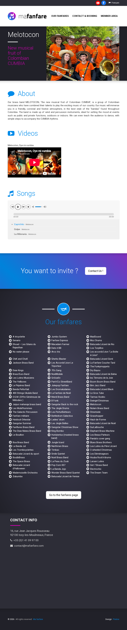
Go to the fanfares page (63, 495)
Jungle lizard (57, 442)
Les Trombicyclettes (23, 449)
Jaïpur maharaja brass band (27, 404)
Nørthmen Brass (59, 446)
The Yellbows (19, 381)
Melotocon (95, 404)
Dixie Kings (18, 370)
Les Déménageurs (99, 453)
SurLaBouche (97, 427)
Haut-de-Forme (98, 419)
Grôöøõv (55, 377)
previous (12, 207)
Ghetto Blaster (58, 358)
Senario (16, 340)
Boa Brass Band (21, 442)
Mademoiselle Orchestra (25, 472)
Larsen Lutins (97, 461)
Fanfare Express (59, 340)
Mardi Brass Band (60, 397)
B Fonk (54, 400)
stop (28, 207)
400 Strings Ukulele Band (25, 393)
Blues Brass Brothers (101, 442)
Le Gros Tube (97, 393)
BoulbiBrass (19, 457)
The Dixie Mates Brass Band (27, 431)
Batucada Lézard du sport (26, 453)
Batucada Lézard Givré (101, 358)
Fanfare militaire (21, 415)
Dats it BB (56, 348)
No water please (21, 351)
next (23, 207)
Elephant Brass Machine (102, 431)
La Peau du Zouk (60, 461)
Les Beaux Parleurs (100, 434)
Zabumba (17, 476)
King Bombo (57, 431)
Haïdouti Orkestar (22, 419)
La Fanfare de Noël (61, 393)
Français (115, 3)
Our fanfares (60, 16)
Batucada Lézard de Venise (65, 476)
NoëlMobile (57, 374)
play (18, 207)
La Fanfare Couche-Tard (102, 362)
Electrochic (95, 469)
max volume (45, 207)
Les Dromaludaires (60, 389)
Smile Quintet (58, 453)
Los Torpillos (96, 348)
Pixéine (116, 619)
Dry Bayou (95, 370)
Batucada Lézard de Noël (103, 423)
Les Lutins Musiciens (23, 377)
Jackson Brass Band (23, 362)
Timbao (55, 449)
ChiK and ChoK (20, 358)
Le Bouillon (18, 434)
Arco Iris (55, 351)
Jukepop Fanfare (60, 385)
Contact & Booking (84, 16)
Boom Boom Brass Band (102, 381)
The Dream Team (99, 472)
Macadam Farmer (60, 344)
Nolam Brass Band (99, 408)
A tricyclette (19, 336)
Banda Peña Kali (21, 389)
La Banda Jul (19, 446)
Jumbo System (59, 336)
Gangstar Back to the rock (64, 404)
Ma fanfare (38, 619)
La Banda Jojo (58, 469)
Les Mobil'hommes (22, 408)
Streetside (95, 412)
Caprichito (23, 224)
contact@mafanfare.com (28, 545)
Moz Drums (96, 340)
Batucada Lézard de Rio (102, 344)
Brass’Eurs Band (21, 374)
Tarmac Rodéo (97, 397)
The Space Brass (21, 461)
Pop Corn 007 (58, 465)
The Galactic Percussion (25, 412)
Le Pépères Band (21, 385)
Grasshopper (96, 415)
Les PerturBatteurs (61, 412)
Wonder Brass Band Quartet (65, 472)
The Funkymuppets (99, 366)
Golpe (21, 229)
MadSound (95, 336)
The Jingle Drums (60, 408)
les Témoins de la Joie (101, 377)
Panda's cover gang (100, 438)
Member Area (109, 16)
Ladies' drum (57, 419)
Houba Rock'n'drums (100, 457)
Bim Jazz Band (97, 385)
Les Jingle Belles (59, 423)
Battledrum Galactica (62, 415)
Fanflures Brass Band (23, 427)
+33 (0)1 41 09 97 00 (25, 540)
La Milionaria (25, 234)
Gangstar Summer (22, 423)
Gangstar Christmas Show (64, 427)
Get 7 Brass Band (99, 465)
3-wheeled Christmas (101, 449)
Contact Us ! (95, 271)
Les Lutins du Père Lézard (103, 446)
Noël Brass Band (59, 457)
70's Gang (56, 370)
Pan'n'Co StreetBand (61, 381)
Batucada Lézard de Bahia (103, 374)
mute (33, 207)
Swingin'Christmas (99, 400)
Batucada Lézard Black (101, 389)
